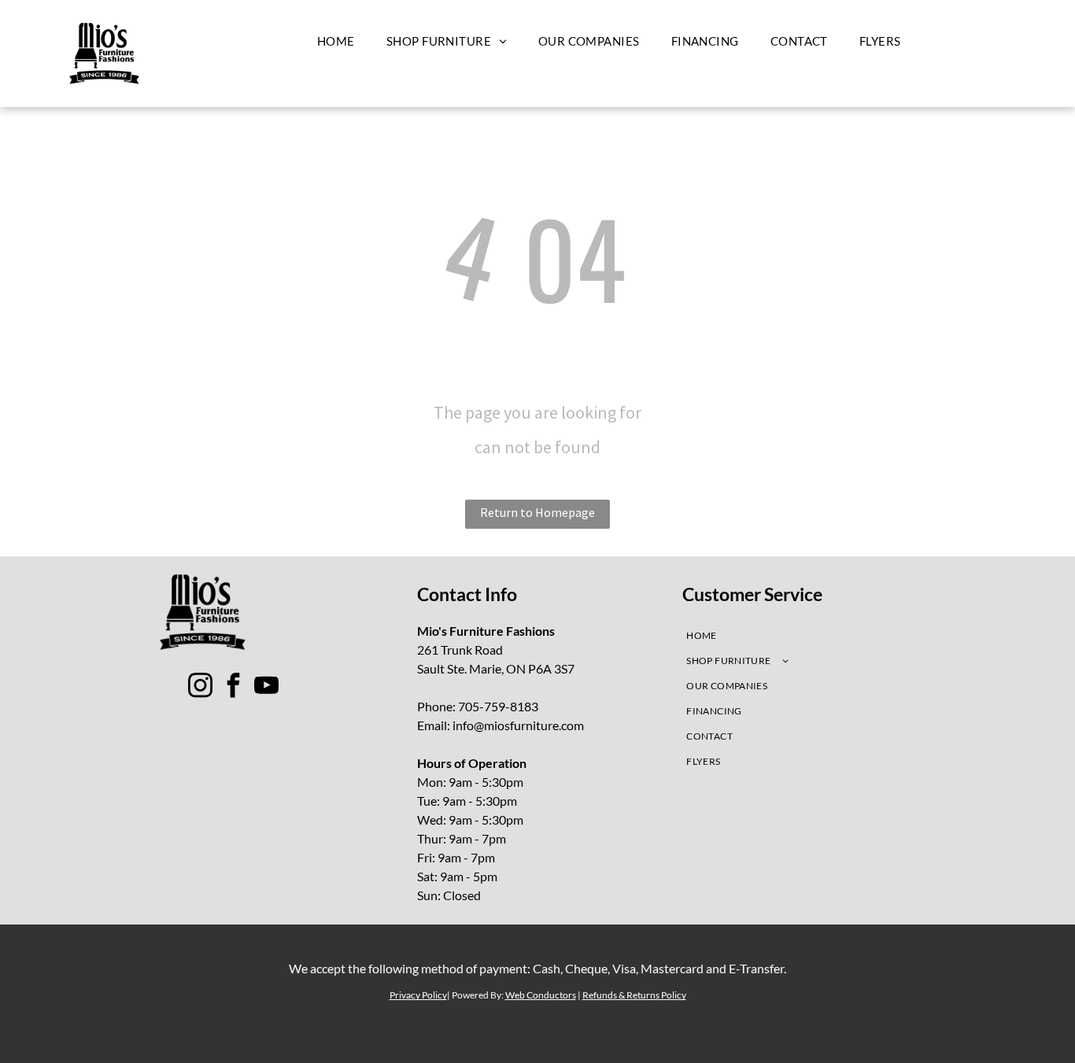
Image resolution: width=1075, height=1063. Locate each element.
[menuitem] (336, 41)
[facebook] (234, 687)
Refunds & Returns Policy (634, 995)
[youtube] (267, 687)
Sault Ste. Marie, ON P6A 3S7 (495, 668)
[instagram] (201, 687)
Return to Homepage (537, 512)
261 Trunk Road (460, 649)
